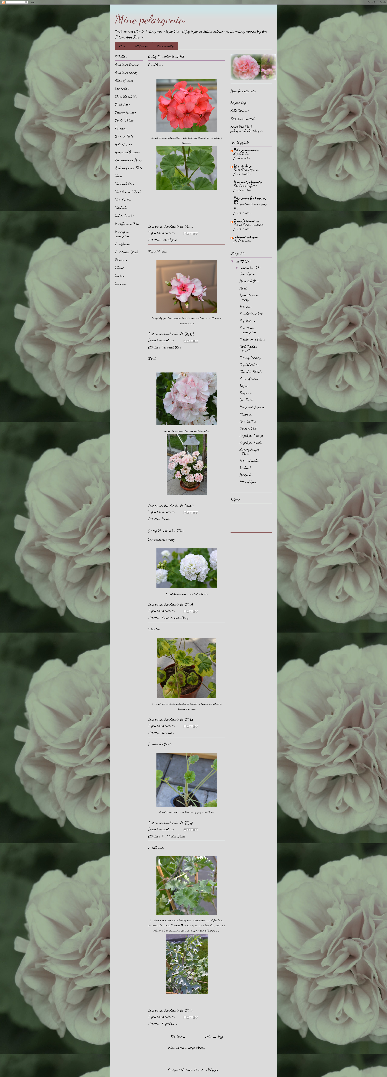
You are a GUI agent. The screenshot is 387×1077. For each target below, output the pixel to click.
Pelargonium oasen (246, 150)
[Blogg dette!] (187, 233)
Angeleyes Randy (126, 72)
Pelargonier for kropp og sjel (250, 199)
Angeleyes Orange (127, 64)
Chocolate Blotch (126, 96)
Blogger (213, 1070)
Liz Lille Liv (242, 153)
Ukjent (119, 268)
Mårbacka (121, 208)
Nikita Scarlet (124, 216)
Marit (152, 358)
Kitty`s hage (141, 46)
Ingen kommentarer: (162, 232)
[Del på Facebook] (193, 233)
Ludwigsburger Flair (128, 168)
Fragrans (121, 128)
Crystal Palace (124, 120)
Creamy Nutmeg (125, 112)
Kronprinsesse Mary (161, 539)
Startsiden (178, 1036)
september (248, 268)
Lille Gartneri (240, 111)
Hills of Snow (124, 144)
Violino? (245, 468)
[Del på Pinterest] (196, 233)
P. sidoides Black (159, 744)
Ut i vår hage (243, 166)
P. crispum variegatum (122, 234)
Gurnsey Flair (124, 136)
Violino (120, 276)
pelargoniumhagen (246, 237)
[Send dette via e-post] (185, 233)
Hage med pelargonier (248, 182)
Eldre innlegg (214, 1036)
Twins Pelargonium (246, 221)
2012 (240, 261)
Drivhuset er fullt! (245, 186)
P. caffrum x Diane (127, 224)
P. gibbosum (156, 847)
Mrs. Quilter (123, 200)
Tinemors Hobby (165, 46)
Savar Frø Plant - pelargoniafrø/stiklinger (246, 128)
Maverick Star (157, 251)
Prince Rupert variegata (248, 224)
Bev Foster (122, 88)
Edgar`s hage (239, 103)
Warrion (154, 629)
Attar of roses (124, 80)
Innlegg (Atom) (195, 1047)
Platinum (121, 260)
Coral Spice (155, 65)
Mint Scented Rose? (128, 192)
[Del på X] (190, 233)
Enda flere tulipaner (246, 170)
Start (122, 46)
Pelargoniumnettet (243, 119)
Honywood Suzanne (127, 152)
